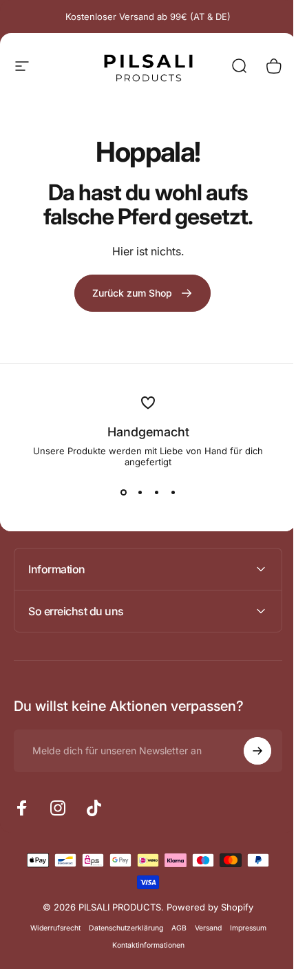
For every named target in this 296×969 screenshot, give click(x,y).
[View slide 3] (156, 492)
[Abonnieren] (247, 751)
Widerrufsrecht (50, 928)
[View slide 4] (173, 492)
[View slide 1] (123, 492)
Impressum (242, 928)
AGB (173, 928)
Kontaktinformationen (143, 945)
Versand (202, 928)
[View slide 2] (139, 492)
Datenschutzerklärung (120, 928)
